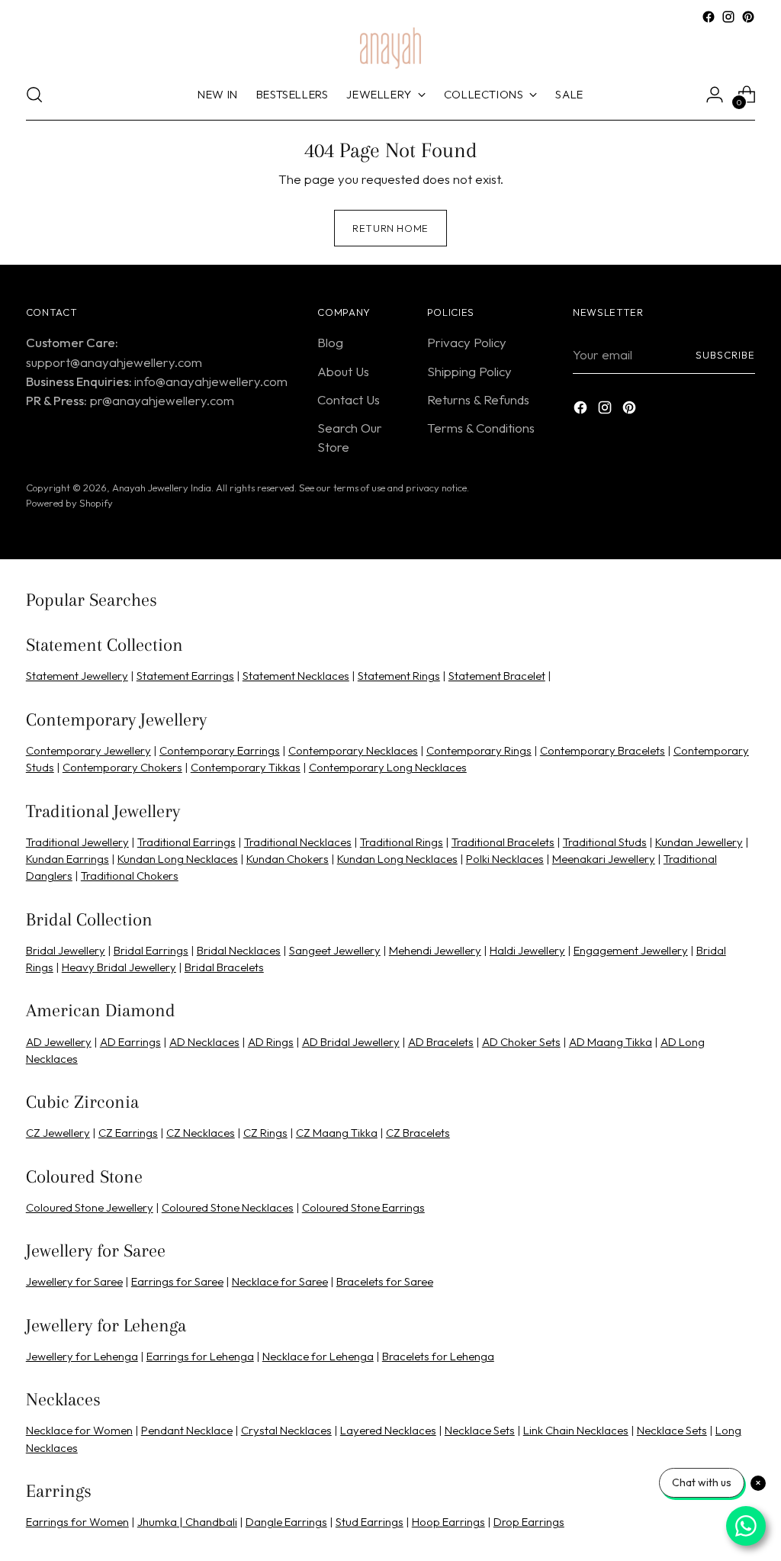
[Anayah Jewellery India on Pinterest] (415, 948)
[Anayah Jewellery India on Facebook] (366, 948)
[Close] (582, 611)
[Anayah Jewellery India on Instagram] (390, 948)
